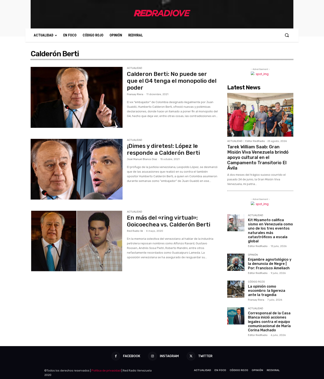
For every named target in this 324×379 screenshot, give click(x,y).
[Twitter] (191, 356)
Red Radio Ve (135, 231)
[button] (286, 35)
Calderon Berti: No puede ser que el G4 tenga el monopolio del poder (171, 81)
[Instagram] (152, 356)
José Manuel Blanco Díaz (142, 159)
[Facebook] (116, 356)
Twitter (205, 356)
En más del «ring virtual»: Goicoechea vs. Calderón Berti (168, 221)
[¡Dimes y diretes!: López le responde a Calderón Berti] (77, 169)
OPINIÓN (253, 255)
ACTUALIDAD (134, 68)
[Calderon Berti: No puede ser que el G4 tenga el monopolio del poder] (77, 97)
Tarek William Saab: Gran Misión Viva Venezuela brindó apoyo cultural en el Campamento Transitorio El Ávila (258, 157)
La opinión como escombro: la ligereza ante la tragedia (266, 290)
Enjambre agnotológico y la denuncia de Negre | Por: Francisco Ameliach (269, 263)
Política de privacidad (106, 370)
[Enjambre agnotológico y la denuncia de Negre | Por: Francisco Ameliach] (235, 262)
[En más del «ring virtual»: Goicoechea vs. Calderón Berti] (77, 241)
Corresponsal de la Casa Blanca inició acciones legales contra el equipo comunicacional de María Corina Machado (269, 321)
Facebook (131, 356)
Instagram (169, 356)
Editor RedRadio (255, 141)
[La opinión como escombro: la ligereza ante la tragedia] (235, 289)
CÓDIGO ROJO (256, 282)
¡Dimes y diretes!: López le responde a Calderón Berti (163, 149)
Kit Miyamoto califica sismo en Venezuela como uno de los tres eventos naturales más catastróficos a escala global (270, 230)
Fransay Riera (135, 94)
